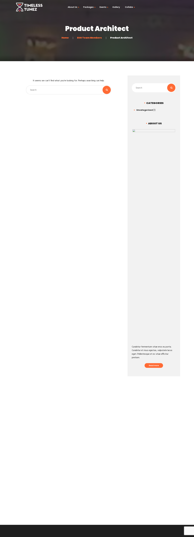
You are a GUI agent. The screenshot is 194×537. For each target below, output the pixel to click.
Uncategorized (144, 110)
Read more (154, 365)
